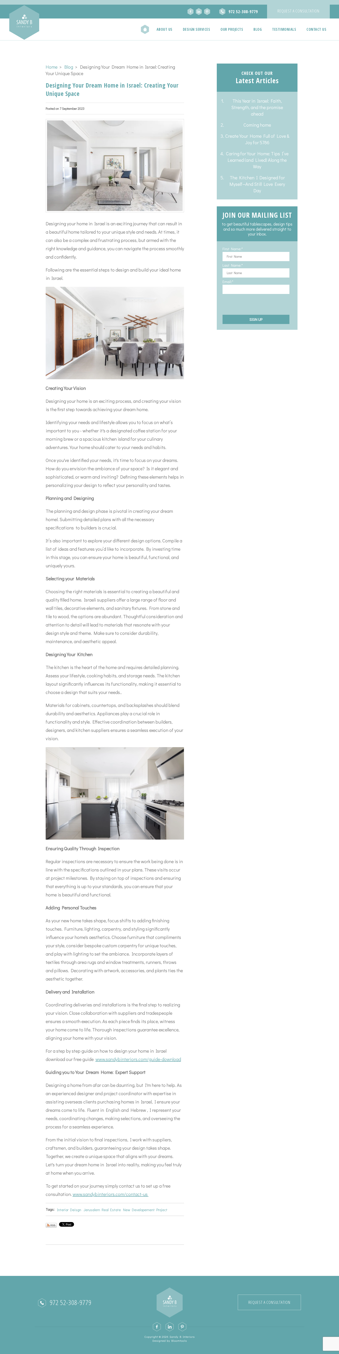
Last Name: (232, 265)
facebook (190, 11)
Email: (227, 282)
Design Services (196, 29)
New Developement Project (145, 1209)
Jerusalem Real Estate (102, 1209)
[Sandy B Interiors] (24, 22)
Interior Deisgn (69, 1209)
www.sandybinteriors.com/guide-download (138, 1059)
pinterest (207, 11)
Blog (257, 29)
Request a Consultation (298, 11)
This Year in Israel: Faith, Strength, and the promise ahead (257, 107)
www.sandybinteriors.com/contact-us (111, 1194)
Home (145, 29)
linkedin (199, 11)
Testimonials (284, 29)
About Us (164, 29)
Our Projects (231, 29)
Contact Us (316, 29)
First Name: (232, 249)
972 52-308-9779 (243, 11)
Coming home (257, 125)
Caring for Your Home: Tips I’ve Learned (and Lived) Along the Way (257, 159)
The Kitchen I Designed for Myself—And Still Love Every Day (257, 183)
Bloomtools (179, 1340)
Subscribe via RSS (51, 1225)
